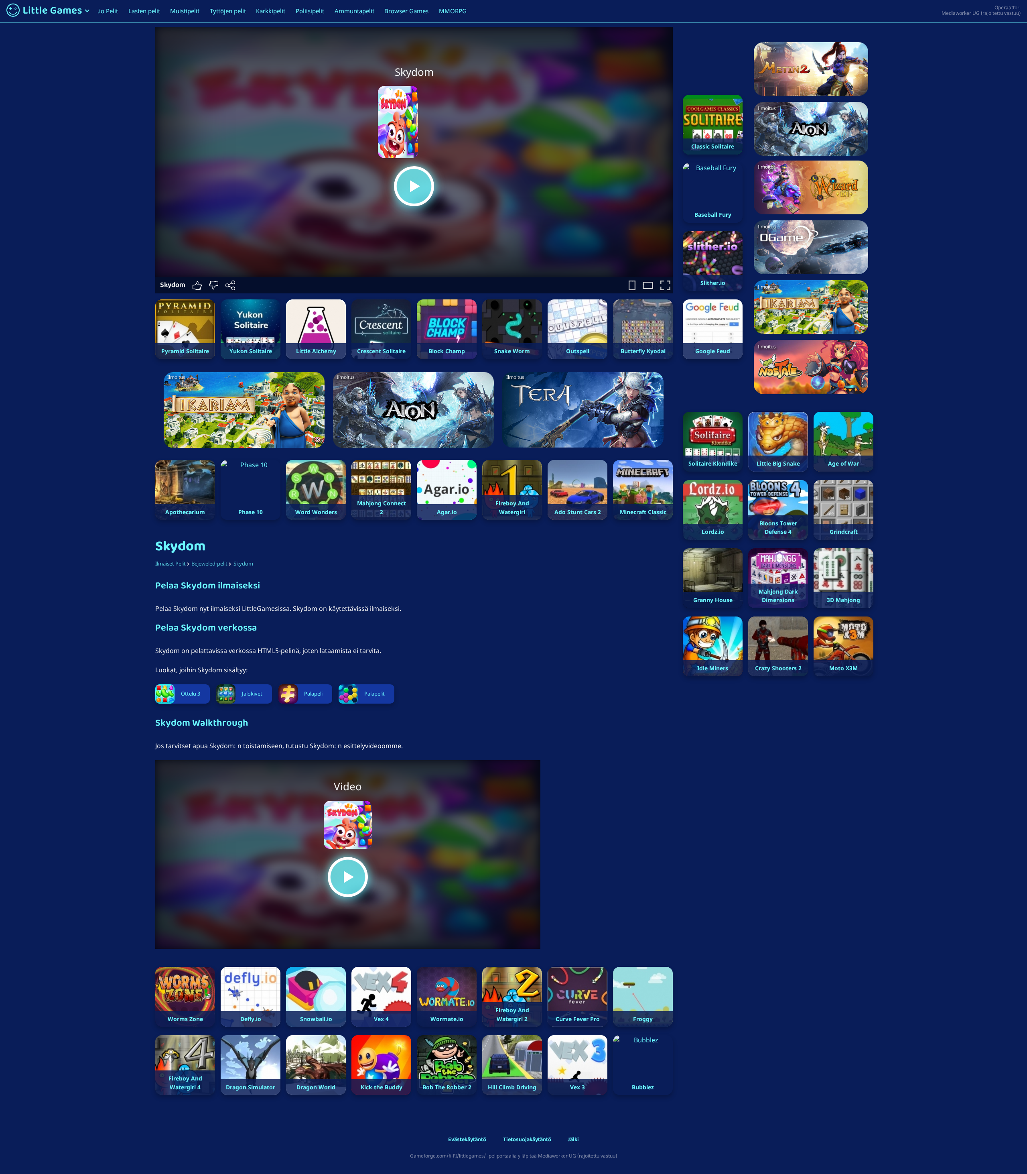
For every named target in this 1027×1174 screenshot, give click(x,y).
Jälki (573, 1140)
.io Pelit (107, 11)
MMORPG (453, 11)
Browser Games (406, 11)
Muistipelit (184, 11)
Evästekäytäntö (467, 1140)
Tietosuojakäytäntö (527, 1140)
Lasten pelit (144, 11)
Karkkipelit (270, 11)
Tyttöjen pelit (228, 11)
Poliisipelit (310, 11)
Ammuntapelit (354, 11)
